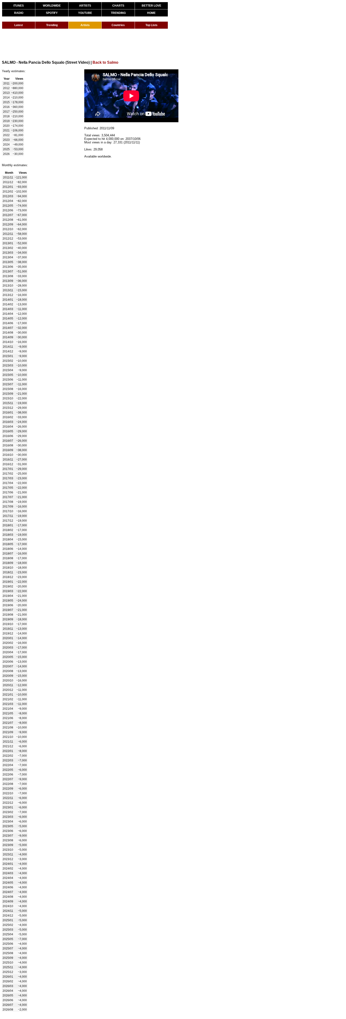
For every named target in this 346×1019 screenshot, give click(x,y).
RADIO (18, 13)
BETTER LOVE (151, 5)
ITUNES (18, 5)
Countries (118, 25)
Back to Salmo (105, 62)
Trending (52, 25)
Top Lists (151, 25)
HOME (151, 13)
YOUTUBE (85, 13)
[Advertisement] (87, 44)
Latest (18, 25)
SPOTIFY (52, 13)
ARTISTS (85, 5)
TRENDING (118, 13)
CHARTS (118, 5)
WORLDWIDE (52, 5)
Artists (85, 25)
